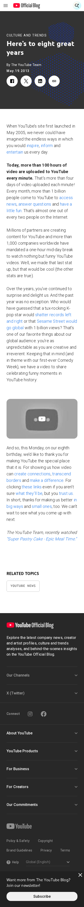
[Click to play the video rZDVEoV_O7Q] (42, 419)
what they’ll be (29, 493)
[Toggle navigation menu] (5, 5)
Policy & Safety (18, 841)
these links (32, 486)
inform (47, 145)
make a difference (46, 480)
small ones (42, 506)
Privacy (46, 850)
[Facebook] (43, 714)
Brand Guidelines (19, 850)
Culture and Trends (27, 35)
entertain (15, 152)
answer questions (34, 204)
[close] (80, 875)
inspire (33, 145)
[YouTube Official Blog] (27, 5)
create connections (32, 473)
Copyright (45, 841)
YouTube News (23, 586)
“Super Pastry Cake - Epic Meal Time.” (42, 538)
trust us (66, 493)
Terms (65, 850)
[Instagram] (30, 714)
